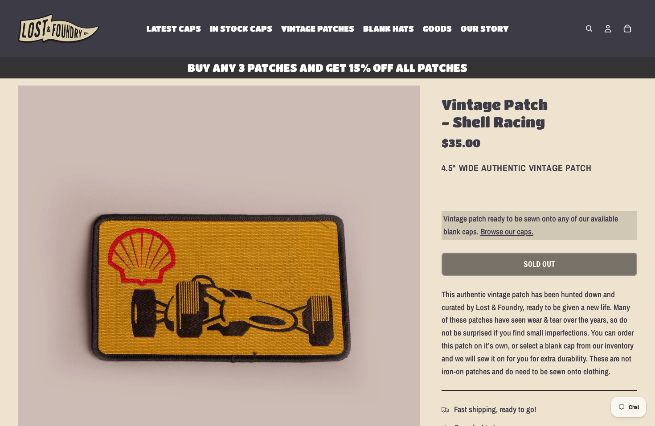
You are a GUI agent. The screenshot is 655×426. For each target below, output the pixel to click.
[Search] (589, 28)
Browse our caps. (506, 231)
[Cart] (627, 28)
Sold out (539, 264)
